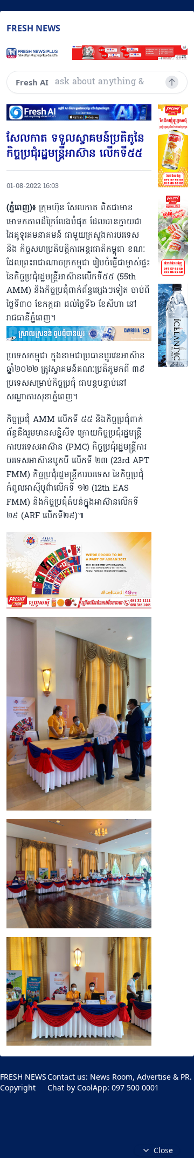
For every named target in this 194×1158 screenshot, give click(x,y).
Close (163, 1150)
